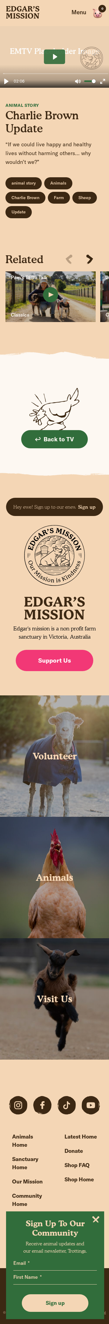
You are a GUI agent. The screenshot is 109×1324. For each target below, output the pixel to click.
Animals (58, 183)
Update (19, 212)
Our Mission (27, 1181)
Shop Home (79, 1179)
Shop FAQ (77, 1165)
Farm (59, 197)
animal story (24, 183)
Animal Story (22, 105)
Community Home (27, 1199)
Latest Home (80, 1136)
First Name (25, 1277)
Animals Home (22, 1140)
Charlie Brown (25, 197)
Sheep (84, 197)
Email (19, 1263)
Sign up (87, 507)
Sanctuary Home (25, 1163)
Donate (73, 1150)
